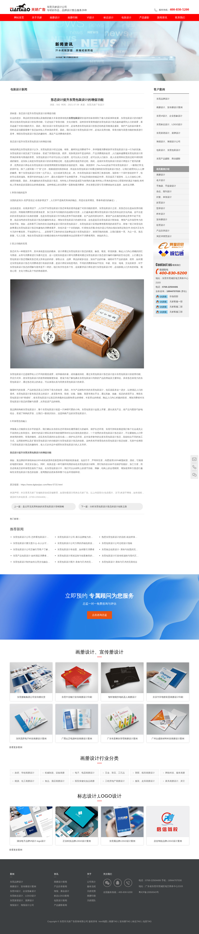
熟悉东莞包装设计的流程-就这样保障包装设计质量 (126, 537)
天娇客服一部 (175, 301)
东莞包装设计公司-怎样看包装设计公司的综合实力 (37, 537)
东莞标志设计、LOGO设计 (169, 124)
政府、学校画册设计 (24, 772)
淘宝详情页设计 (164, 236)
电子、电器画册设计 (85, 772)
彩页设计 (160, 225)
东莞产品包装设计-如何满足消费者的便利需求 (35, 555)
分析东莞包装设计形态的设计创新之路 (108, 506)
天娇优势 (91, 891)
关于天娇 (37, 17)
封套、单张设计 (164, 197)
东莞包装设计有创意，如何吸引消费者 (75, 549)
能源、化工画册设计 (24, 781)
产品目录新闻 (60, 886)
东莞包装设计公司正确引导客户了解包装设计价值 (37, 549)
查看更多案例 (15, 747)
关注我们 (107, 874)
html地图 (103, 921)
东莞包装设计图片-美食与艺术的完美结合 (77, 562)
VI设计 (90, 17)
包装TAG (147, 921)
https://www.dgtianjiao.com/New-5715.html (41, 484)
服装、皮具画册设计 (145, 781)
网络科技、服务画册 (175, 772)
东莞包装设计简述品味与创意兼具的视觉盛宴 (79, 555)
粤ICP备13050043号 (149, 892)
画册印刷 (73, 17)
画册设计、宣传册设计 (99, 652)
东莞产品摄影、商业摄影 (168, 158)
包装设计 (126, 17)
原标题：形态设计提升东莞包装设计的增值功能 (33, 113)
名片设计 (160, 180)
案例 (12, 874)
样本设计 (160, 214)
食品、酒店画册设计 (55, 781)
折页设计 (160, 202)
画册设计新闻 (60, 882)
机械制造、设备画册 (55, 772)
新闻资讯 (162, 17)
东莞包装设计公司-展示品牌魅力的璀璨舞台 (78, 537)
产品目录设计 (162, 230)
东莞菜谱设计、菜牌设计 (168, 133)
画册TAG (113, 921)
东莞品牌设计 (162, 99)
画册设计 (55, 17)
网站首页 (19, 17)
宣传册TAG (125, 921)
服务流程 (91, 886)
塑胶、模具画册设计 (145, 772)
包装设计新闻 (60, 900)
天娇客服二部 (175, 306)
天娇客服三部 (175, 312)
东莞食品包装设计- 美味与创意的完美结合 (122, 549)
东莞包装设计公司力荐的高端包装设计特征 (78, 543)
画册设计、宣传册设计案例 (169, 107)
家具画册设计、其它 (175, 781)
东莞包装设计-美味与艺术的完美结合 (119, 562)
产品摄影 (144, 17)
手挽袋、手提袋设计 (166, 186)
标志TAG (136, 921)
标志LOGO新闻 (61, 896)
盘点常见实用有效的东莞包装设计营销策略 (43, 506)
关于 (89, 874)
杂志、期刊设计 (164, 191)
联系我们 (180, 17)
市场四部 (173, 296)
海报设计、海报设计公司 (168, 141)
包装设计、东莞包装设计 (168, 150)
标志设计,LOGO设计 (99, 796)
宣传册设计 (161, 219)
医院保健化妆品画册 (85, 781)
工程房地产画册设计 (115, 781)
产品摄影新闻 (60, 905)
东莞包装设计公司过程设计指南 (117, 543)
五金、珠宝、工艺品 (115, 772)
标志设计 (108, 17)
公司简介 (91, 882)
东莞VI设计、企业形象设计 (169, 116)
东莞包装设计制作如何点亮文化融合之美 (32, 562)
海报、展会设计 (61, 891)
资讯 (56, 874)
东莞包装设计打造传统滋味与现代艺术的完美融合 (126, 555)
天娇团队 (91, 900)
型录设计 (160, 208)
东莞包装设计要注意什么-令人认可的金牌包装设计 (37, 543)
